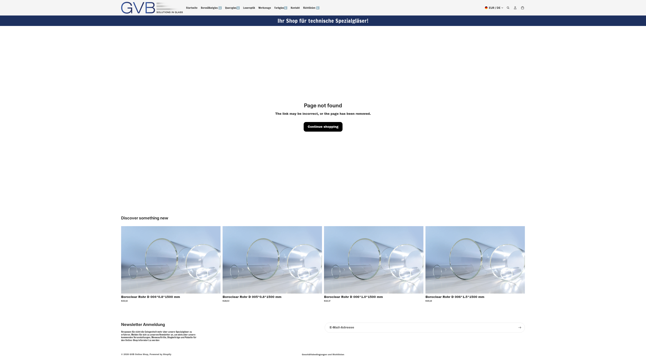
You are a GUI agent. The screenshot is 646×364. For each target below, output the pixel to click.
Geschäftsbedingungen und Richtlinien (323, 354)
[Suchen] (508, 7)
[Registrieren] (519, 327)
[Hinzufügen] (215, 288)
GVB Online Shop (139, 354)
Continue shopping (323, 126)
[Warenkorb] (522, 7)
